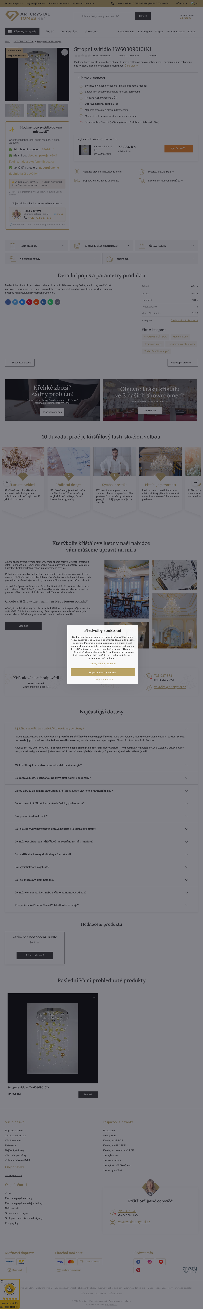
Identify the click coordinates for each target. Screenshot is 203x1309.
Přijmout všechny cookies (102, 672)
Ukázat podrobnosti (103, 679)
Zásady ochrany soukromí (103, 663)
